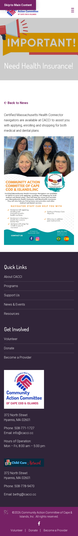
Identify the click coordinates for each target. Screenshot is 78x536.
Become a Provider (17, 357)
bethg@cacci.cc (24, 494)
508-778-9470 (24, 486)
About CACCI (13, 277)
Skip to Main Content (18, 5)
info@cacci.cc (23, 433)
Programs (11, 286)
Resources (11, 314)
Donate (9, 348)
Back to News (17, 103)
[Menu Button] (72, 10)
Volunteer (10, 339)
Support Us (12, 295)
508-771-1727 (24, 428)
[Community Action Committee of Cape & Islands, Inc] (22, 11)
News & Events (14, 304)
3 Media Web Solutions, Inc (6, 512)
